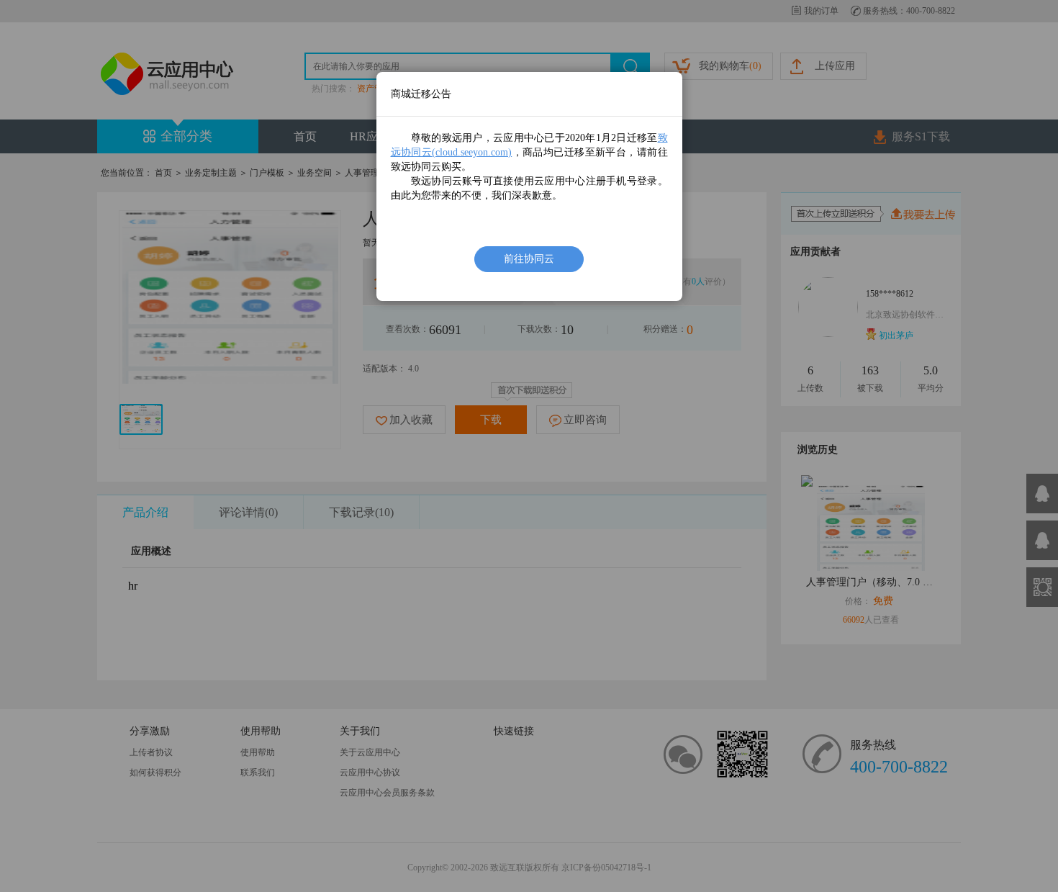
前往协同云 (529, 258)
